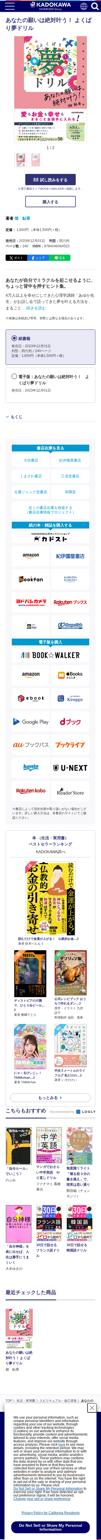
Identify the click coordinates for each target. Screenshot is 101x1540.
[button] (90, 163)
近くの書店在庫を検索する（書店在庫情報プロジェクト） (50, 510)
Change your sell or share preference (41, 1498)
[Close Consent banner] (92, 1407)
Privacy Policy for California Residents (51, 1513)
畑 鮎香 (22, 218)
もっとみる (48, 1097)
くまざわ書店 (31, 476)
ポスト (18, 257)
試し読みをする (54, 180)
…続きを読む (34, 308)
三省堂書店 (70, 476)
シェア (40, 257)
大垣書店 (31, 460)
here (61, 1444)
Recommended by (62, 1111)
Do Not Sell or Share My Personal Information (48, 1488)
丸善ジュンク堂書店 (30, 492)
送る (62, 257)
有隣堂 (70, 492)
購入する (50, 202)
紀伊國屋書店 (70, 460)
